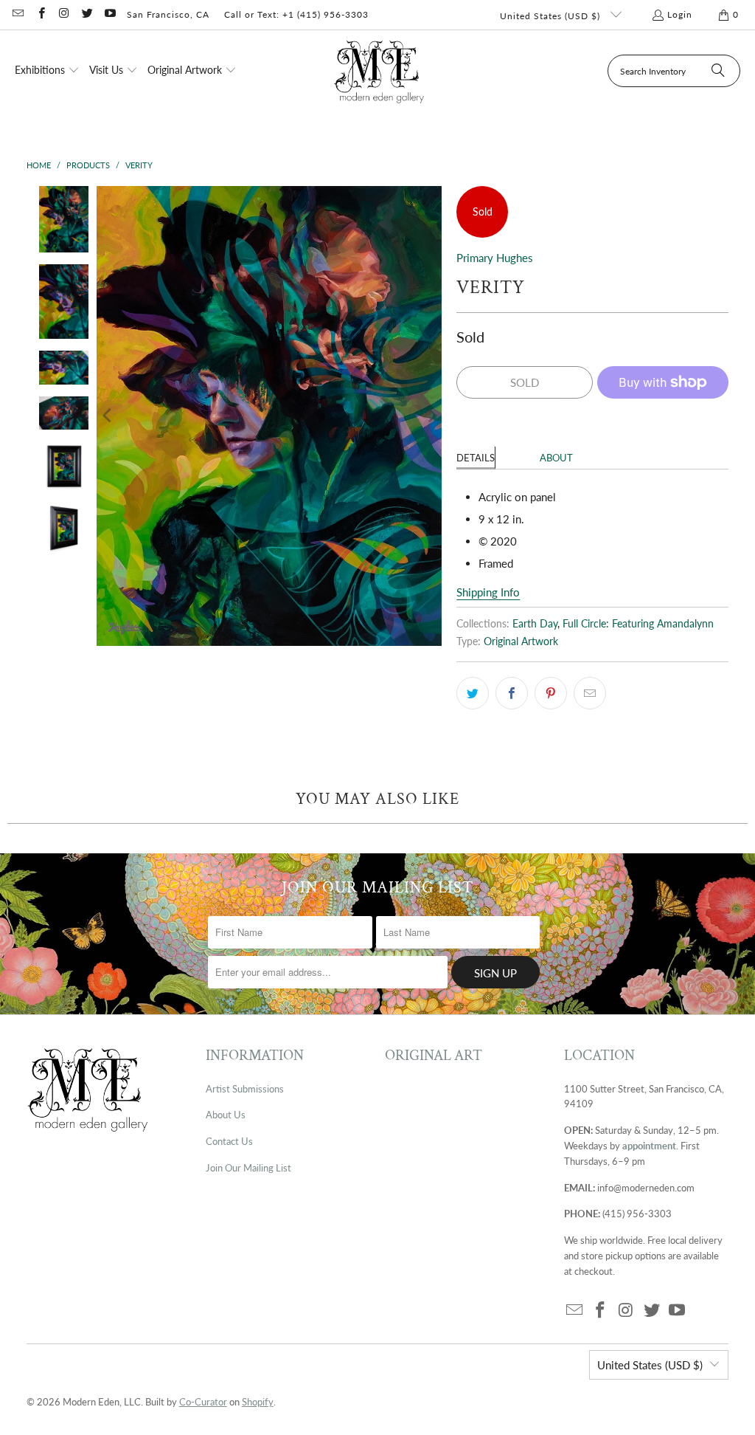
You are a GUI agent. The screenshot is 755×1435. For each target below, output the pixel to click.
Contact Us (229, 1141)
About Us (226, 1115)
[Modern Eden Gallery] (379, 71)
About (556, 458)
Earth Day (534, 624)
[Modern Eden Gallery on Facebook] (40, 14)
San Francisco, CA (168, 14)
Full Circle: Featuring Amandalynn (638, 624)
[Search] (718, 71)
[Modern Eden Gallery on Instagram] (64, 14)
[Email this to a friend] (590, 693)
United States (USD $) (551, 15)
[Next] (430, 416)
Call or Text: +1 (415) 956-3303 (296, 14)
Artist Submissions (245, 1089)
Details (475, 458)
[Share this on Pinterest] (551, 693)
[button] (47, 70)
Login (679, 14)
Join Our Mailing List (248, 1168)
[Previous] (107, 416)
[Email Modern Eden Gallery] (17, 14)
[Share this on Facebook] (511, 693)
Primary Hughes (494, 257)
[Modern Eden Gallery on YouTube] (109, 14)
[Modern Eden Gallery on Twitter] (86, 14)
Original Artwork (521, 641)
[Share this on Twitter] (472, 693)
